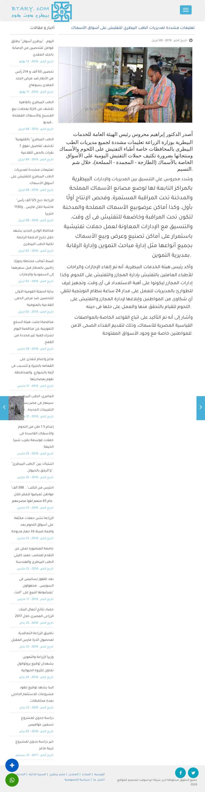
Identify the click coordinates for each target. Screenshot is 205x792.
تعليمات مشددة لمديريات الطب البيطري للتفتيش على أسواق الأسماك (32, 176)
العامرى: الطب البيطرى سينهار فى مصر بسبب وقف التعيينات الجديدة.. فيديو (32, 403)
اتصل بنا (99, 780)
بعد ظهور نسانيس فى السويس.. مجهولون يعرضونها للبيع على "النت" (34, 586)
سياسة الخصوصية (77, 780)
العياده (86, 774)
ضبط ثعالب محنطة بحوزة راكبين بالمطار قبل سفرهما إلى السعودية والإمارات (32, 268)
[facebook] (180, 773)
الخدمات (19, 774)
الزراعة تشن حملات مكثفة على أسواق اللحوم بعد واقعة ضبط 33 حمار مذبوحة (32, 525)
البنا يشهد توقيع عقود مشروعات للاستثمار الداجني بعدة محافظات (32, 694)
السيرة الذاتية (37, 774)
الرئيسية (99, 774)
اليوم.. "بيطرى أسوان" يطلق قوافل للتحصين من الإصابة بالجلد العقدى (32, 48)
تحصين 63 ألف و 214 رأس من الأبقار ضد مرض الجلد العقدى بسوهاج (34, 78)
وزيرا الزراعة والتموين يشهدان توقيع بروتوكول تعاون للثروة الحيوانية (35, 664)
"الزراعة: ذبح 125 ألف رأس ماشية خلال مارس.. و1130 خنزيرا (34, 207)
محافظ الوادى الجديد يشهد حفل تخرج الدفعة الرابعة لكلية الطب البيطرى (33, 237)
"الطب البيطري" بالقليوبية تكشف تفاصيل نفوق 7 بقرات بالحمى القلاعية (34, 146)
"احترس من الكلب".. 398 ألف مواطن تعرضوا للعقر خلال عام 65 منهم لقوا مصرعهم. (32, 494)
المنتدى (73, 774)
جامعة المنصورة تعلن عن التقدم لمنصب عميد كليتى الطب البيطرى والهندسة (34, 555)
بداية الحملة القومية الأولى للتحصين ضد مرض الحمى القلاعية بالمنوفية (34, 298)
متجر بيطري (57, 774)
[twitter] (193, 773)
